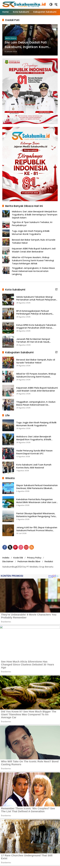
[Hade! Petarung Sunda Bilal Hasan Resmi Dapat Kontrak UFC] (8, 453)
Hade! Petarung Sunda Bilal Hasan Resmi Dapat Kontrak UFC (34, 452)
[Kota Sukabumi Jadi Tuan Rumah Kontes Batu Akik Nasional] (8, 467)
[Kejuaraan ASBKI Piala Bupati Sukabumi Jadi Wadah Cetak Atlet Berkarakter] (8, 390)
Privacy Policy (34, 557)
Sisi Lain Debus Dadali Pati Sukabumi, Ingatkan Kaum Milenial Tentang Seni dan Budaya (26, 44)
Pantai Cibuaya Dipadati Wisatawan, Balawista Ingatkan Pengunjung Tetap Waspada (36, 515)
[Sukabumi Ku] (24, 4)
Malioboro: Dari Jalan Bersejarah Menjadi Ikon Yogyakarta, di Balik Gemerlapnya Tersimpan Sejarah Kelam (34, 214)
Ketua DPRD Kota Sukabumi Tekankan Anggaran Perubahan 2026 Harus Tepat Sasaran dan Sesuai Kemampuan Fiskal (36, 326)
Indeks (5, 557)
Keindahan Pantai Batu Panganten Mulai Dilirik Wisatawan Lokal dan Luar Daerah (36, 501)
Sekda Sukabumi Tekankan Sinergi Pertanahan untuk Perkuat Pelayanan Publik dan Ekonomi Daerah (36, 298)
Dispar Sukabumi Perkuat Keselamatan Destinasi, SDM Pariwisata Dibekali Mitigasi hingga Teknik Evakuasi (37, 487)
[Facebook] (4, 547)
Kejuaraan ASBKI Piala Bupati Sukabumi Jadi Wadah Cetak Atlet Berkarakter (33, 250)
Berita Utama (10, 38)
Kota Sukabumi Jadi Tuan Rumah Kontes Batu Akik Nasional (33, 466)
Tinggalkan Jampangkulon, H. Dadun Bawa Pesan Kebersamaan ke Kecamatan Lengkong (33, 271)
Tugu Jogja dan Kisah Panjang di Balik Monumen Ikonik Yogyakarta (31, 233)
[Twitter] (10, 547)
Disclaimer (7, 561)
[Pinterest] (15, 547)
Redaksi (49, 561)
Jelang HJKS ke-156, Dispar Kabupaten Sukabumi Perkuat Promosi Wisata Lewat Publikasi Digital (36, 529)
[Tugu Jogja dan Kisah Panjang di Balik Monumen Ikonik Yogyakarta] (8, 425)
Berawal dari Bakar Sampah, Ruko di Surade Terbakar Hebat (35, 361)
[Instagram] (20, 547)
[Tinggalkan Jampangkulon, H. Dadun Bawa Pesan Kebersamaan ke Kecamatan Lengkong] (8, 405)
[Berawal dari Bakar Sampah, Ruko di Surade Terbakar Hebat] (8, 362)
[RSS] (31, 547)
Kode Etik (18, 557)
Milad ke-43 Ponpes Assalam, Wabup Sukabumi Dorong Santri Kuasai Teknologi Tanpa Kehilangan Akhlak (33, 260)
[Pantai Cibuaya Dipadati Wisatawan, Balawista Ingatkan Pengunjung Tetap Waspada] (8, 516)
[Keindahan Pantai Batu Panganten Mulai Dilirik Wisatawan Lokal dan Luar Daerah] (8, 502)
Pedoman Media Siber (28, 561)
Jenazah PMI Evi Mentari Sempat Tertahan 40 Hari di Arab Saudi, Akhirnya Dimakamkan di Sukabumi (34, 340)
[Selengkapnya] (56, 289)
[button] (51, 4)
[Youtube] (26, 547)
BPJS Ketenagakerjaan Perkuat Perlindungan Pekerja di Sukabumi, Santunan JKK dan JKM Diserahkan (34, 312)
